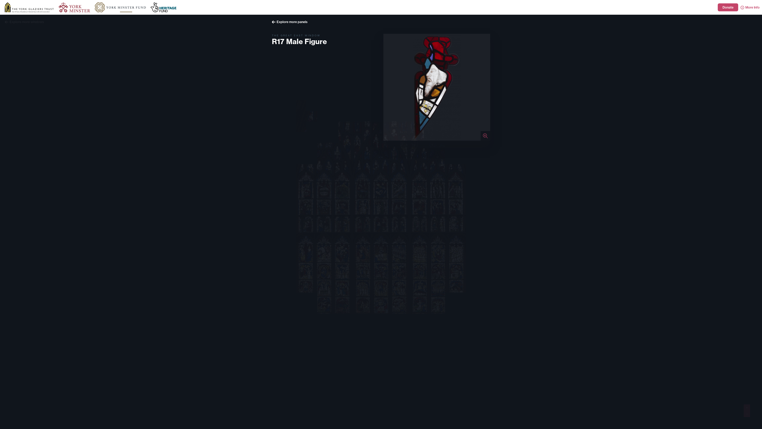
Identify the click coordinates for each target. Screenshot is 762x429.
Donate (728, 7)
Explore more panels (292, 22)
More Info (752, 7)
